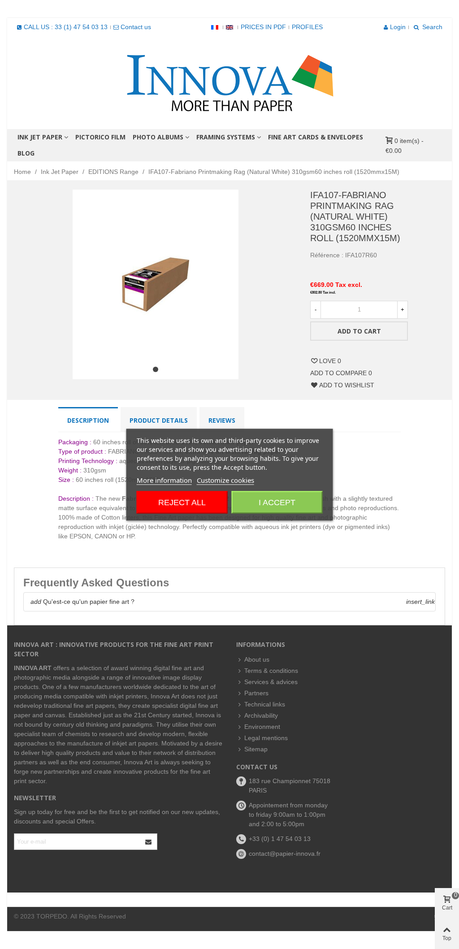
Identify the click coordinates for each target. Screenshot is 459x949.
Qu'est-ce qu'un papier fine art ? (82, 601)
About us (256, 659)
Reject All (182, 502)
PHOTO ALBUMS (158, 137)
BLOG (26, 153)
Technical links (264, 704)
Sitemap (256, 749)
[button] (155, 369)
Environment (262, 726)
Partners (256, 693)
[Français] (215, 27)
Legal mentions (266, 737)
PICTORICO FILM (100, 137)
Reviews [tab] (221, 420)
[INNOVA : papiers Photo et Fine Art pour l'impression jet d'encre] (229, 82)
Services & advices (271, 681)
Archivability (261, 715)
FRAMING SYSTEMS (225, 137)
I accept (277, 502)
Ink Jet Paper (39, 137)
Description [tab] (88, 420)
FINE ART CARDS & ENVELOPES (315, 137)
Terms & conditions (271, 670)
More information (164, 479)
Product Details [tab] (159, 420)
